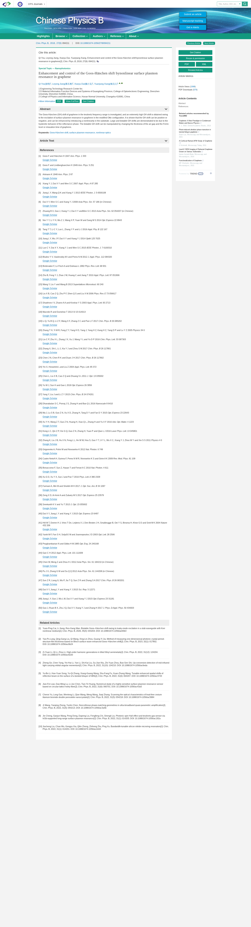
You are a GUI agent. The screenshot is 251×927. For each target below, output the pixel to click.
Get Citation (88, 101)
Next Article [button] (209, 43)
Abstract (182, 103)
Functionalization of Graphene (190, 160)
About (132, 36)
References (183, 106)
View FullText (72, 101)
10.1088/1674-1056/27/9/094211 (95, 43)
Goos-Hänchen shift (59, 132)
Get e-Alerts (192, 27)
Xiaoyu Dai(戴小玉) (83, 84)
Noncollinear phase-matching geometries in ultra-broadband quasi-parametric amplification (121, 705)
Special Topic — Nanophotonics (54, 68)
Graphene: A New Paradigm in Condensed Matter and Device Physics (195, 122)
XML (204, 64)
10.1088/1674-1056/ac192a (148, 718)
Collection (79, 36)
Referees (115, 36)
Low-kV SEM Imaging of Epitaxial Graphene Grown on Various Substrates (195, 150)
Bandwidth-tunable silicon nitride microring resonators (136, 726)
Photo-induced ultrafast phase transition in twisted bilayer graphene (195, 131)
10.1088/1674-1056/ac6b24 (60, 644)
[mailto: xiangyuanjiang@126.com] (122, 83)
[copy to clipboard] (97, 61)
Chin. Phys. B (42, 43)
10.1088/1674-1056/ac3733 (149, 676)
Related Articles (195, 70)
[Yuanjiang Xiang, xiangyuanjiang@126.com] (119, 83)
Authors (98, 36)
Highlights (43, 36)
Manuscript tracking (192, 21)
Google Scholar (50, 160)
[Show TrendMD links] (211, 173)
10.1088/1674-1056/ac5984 (141, 697)
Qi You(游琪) (44, 84)
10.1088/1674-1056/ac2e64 (88, 729)
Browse (60, 36)
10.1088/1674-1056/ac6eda (134, 665)
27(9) (58, 43)
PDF (59, 101)
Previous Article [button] (193, 43)
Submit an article (192, 14)
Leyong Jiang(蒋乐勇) (62, 84)
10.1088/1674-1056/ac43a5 (129, 686)
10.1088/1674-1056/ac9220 (60, 655)
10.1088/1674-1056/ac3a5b (93, 708)
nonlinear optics (103, 132)
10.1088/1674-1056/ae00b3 (113, 631)
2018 (52, 43)
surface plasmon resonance (82, 132)
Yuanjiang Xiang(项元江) (105, 84)
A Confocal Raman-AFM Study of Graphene (195, 141)
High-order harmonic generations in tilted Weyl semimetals (94, 652)
